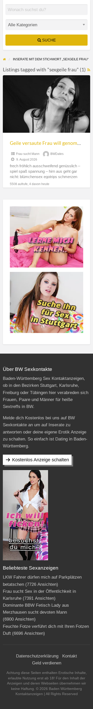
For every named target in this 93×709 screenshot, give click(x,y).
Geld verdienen (46, 663)
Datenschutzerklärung (37, 656)
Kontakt (69, 656)
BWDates (57, 154)
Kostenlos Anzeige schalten (40, 459)
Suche (48, 40)
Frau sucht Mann (28, 154)
